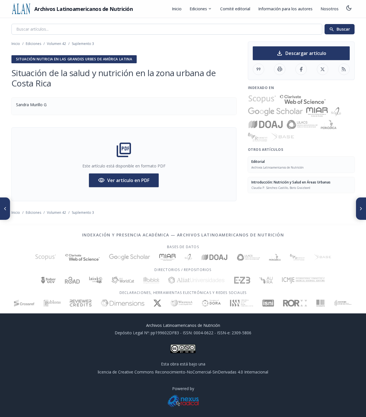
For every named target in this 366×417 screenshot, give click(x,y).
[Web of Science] (303, 99)
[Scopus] (262, 99)
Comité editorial (235, 8)
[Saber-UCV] (48, 280)
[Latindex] (95, 280)
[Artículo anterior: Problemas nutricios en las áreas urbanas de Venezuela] (5, 208)
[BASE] (282, 137)
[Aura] (265, 280)
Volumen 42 (56, 43)
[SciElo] (336, 111)
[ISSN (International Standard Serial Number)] (241, 303)
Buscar (339, 29)
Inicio (177, 8)
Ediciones (201, 9)
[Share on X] (322, 69)
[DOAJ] (266, 124)
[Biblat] (151, 280)
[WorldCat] (123, 280)
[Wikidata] (320, 303)
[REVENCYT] (257, 137)
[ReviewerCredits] (81, 303)
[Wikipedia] (181, 303)
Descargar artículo (301, 53)
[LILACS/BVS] (302, 124)
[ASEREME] (343, 303)
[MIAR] (317, 111)
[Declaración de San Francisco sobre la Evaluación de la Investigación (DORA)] (211, 303)
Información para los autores (285, 8)
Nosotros (330, 8)
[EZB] (242, 280)
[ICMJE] (303, 280)
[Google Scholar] (275, 111)
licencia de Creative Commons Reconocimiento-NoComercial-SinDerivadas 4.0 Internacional (183, 372)
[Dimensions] (122, 303)
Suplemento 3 (83, 43)
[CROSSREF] (24, 303)
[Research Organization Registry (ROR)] (295, 303)
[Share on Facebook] (301, 69)
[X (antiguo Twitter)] (157, 303)
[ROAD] (72, 280)
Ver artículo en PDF (124, 180)
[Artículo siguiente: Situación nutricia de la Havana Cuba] (361, 208)
